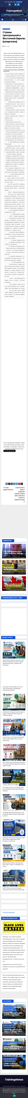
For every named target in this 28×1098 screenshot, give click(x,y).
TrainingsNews (14, 10)
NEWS (14, 1006)
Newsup (22, 1086)
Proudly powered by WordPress (10, 1086)
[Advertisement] (14, 356)
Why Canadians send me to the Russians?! (13, 585)
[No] (26, 1092)
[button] (23, 19)
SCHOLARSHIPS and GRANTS (9, 1008)
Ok (14, 1095)
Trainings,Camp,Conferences (10, 1010)
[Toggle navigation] (13, 20)
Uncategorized (7, 549)
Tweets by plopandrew (9, 912)
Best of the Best (7, 1006)
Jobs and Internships (17, 1042)
